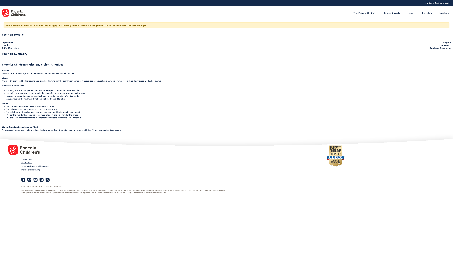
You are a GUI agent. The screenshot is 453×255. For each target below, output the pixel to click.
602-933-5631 (26, 163)
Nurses (411, 13)
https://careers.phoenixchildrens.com (103, 130)
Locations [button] (444, 13)
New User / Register (433, 3)
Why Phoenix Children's (364, 13)
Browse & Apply (392, 13)
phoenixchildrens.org (30, 170)
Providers (427, 13)
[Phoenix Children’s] (14, 13)
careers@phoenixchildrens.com (35, 166)
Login (447, 3)
